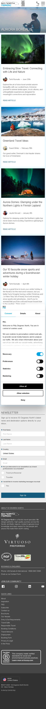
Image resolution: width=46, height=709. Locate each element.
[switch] (40, 361)
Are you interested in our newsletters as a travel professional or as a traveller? (20, 468)
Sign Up (23, 495)
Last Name (6, 440)
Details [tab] (23, 313)
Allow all (23, 386)
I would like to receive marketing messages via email (21, 482)
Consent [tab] (8, 313)
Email (5, 459)
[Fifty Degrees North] (10, 3)
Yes (7, 486)
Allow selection (23, 393)
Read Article (9, 100)
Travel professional (13, 473)
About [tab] (37, 313)
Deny (23, 400)
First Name (6, 430)
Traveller (9, 477)
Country (5, 449)
